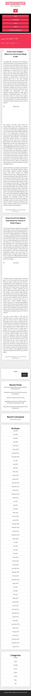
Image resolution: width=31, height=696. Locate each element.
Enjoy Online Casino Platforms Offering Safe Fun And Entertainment (15, 407)
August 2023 (15, 538)
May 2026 (15, 438)
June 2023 (15, 546)
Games (15, 669)
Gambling (24, 356)
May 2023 (15, 550)
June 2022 (15, 591)
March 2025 (15, 471)
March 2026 (15, 445)
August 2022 (15, 583)
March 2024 (15, 512)
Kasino (15, 26)
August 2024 (15, 498)
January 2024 (16, 520)
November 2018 (15, 643)
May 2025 (15, 464)
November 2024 (15, 486)
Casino (24, 209)
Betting (15, 657)
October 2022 (15, 576)
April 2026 (15, 442)
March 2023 (15, 557)
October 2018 (15, 646)
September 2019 (15, 624)
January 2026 (16, 449)
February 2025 (15, 475)
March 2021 (15, 620)
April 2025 (15, 468)
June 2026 (15, 434)
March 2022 (15, 598)
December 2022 (15, 568)
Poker (15, 23)
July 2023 (15, 542)
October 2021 (15, 617)
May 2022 (15, 594)
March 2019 (15, 628)
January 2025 (16, 479)
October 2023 (15, 531)
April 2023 (15, 553)
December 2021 (15, 609)
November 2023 (15, 527)
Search (15, 371)
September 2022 (15, 579)
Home (15, 16)
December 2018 (15, 639)
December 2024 (15, 483)
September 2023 (15, 535)
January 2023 (16, 565)
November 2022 (15, 572)
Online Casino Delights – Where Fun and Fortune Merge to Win (15, 54)
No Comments (16, 211)
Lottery (15, 676)
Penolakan (15, 20)
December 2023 (15, 524)
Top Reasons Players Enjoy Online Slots (15, 397)
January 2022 (16, 605)
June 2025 (15, 460)
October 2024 (15, 490)
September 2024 (15, 494)
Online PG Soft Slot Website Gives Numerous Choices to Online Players (15, 220)
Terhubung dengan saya (15, 30)
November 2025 (15, 457)
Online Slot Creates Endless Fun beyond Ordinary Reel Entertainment (15, 388)
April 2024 (15, 509)
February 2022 (15, 602)
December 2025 (15, 453)
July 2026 (15, 431)
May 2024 (15, 505)
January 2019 (16, 635)
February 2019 (15, 631)
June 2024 (15, 501)
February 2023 (15, 561)
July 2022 (15, 587)
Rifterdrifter (15, 3)
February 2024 (15, 516)
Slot (16, 684)
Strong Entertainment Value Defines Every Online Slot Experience (15, 393)
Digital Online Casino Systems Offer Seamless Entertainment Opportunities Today (15, 402)
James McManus (10, 210)
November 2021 (15, 613)
